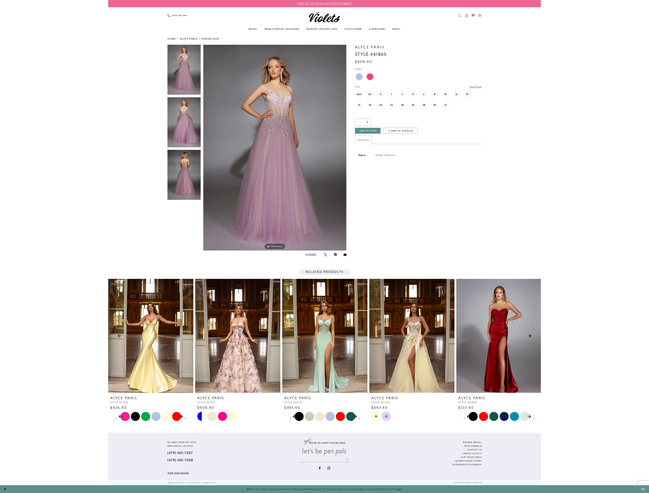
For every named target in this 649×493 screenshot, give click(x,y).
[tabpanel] (184, 71)
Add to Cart (367, 130)
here (400, 489)
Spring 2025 (210, 39)
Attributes (363, 140)
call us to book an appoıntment (324, 3)
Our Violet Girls (471, 457)
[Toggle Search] (460, 15)
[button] (466, 15)
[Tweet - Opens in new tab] (325, 255)
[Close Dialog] (5, 489)
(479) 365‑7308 (180, 460)
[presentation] (150, 336)
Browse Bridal (472, 442)
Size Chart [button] (476, 87)
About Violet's (472, 453)
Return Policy (210, 483)
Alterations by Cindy (468, 460)
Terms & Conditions (176, 483)
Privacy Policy (194, 483)
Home (171, 39)
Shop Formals (473, 446)
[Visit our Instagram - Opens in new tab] (328, 468)
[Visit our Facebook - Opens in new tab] (320, 468)
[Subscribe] (347, 459)
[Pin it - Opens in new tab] (335, 255)
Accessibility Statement (467, 464)
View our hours (178, 473)
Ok (643, 489)
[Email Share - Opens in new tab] (345, 254)
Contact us (474, 449)
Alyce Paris (188, 39)
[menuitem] (177, 15)
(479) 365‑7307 (180, 452)
